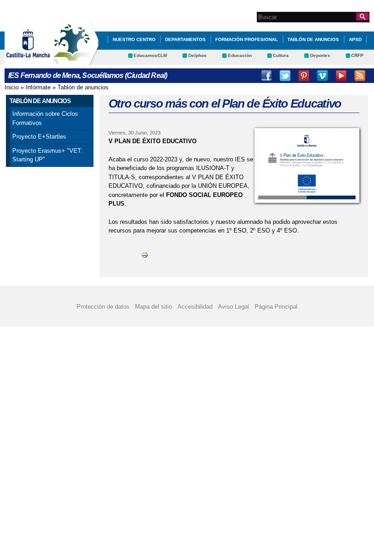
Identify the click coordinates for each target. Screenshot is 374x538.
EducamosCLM (150, 55)
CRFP (357, 55)
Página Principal (276, 306)
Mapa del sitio (153, 306)
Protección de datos (103, 306)
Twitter (285, 75)
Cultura (281, 55)
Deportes (320, 55)
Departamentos (185, 39)
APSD (355, 39)
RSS (359, 75)
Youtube (341, 75)
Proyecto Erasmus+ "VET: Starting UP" (47, 155)
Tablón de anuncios (313, 39)
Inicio (12, 87)
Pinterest (303, 75)
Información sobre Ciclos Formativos (45, 118)
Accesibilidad (195, 306)
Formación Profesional (246, 39)
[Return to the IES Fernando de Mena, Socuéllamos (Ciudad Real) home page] (75, 60)
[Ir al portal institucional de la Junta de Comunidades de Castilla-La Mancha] (39, 60)
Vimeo (322, 75)
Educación (240, 55)
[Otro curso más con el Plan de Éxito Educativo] (307, 165)
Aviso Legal (233, 306)
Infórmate (38, 87)
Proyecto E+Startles (39, 136)
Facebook (266, 75)
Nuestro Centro (134, 39)
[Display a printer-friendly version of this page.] (144, 254)
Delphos (197, 55)
